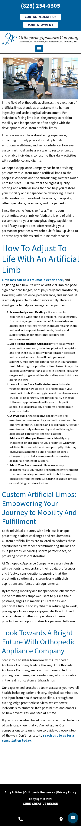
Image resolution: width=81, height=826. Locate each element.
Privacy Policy (66, 792)
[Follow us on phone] (20, 819)
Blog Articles (13, 792)
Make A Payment (40, 25)
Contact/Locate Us (41, 17)
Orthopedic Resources (39, 792)
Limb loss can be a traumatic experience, (33, 280)
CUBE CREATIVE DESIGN (40, 803)
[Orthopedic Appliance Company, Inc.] (40, 39)
